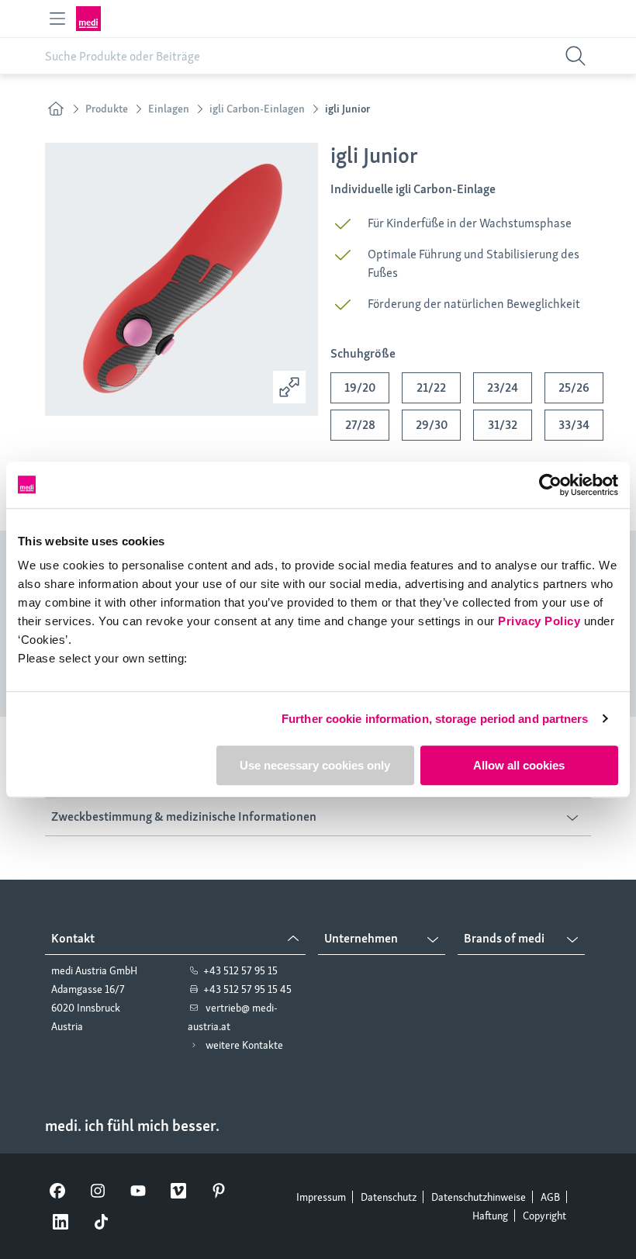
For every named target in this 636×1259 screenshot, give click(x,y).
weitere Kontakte (244, 1045)
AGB (550, 1197)
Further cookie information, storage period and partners (435, 718)
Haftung (490, 1216)
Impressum (321, 1197)
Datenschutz (389, 1197)
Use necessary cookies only (315, 765)
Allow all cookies (519, 765)
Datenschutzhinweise (478, 1197)
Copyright (544, 1216)
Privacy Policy (539, 621)
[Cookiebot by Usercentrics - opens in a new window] (550, 484)
